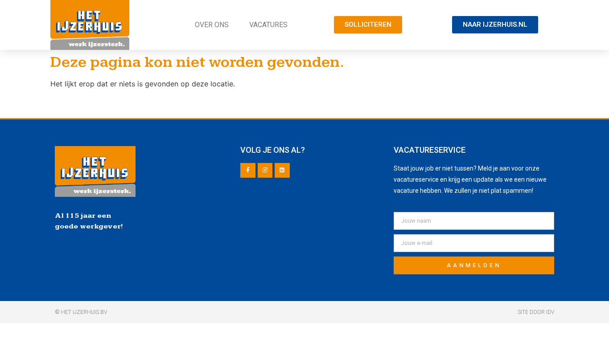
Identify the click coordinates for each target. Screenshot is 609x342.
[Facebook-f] (247, 170)
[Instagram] (265, 170)
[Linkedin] (282, 170)
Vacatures (268, 24)
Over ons (212, 24)
